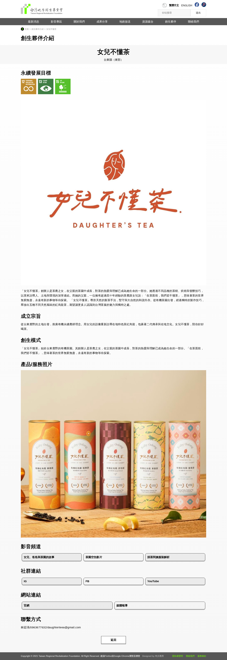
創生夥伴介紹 (38, 29)
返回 (113, 639)
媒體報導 (122, 605)
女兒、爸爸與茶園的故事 (39, 557)
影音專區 (56, 21)
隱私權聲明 (177, 656)
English (186, 5)
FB (87, 581)
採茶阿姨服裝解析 (158, 557)
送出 (198, 12)
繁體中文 (174, 5)
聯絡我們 (190, 656)
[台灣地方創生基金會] (42, 8)
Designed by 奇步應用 (153, 656)
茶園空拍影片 (94, 557)
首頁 (27, 29)
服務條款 (202, 656)
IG (25, 581)
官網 (26, 605)
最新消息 (33, 21)
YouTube (153, 581)
